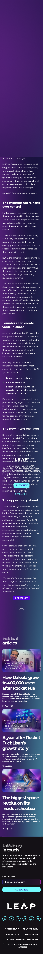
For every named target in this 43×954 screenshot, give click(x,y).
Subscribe (21, 485)
